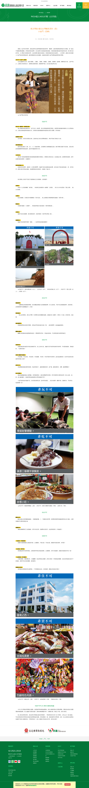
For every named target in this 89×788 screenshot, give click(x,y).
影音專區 (10, 775)
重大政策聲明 (36, 761)
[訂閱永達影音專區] (16, 761)
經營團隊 (35, 752)
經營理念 (35, 753)
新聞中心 (48, 5)
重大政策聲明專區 (44, 1)
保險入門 (72, 750)
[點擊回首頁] (12, 5)
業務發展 (35, 5)
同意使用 (67, 784)
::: (0, 9)
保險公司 (72, 766)
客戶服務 (62, 5)
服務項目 (72, 752)
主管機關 (72, 770)
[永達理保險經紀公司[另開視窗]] (34, 730)
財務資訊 (35, 757)
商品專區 (72, 768)
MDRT (41, 5)
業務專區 (79, 6)
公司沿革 (35, 750)
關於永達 (28, 5)
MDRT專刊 (60, 757)
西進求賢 (10, 773)
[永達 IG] (19, 761)
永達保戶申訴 (73, 755)
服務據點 (35, 755)
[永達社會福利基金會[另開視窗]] (57, 730)
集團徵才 (35, 763)
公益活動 (55, 5)
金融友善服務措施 (74, 753)
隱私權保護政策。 (33, 785)
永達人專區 (10, 772)
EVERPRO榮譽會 (49, 752)
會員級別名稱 (60, 753)
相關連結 (72, 772)
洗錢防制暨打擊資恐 (74, 775)
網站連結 (69, 5)
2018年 (48, 12)
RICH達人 (41, 12)
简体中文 (10, 757)
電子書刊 (35, 759)
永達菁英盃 (47, 750)
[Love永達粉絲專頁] (9, 761)
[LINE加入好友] (12, 761)
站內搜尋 (19, 756)
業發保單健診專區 (12, 770)
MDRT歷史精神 (61, 750)
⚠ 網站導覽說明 (11, 756)
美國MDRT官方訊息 (62, 752)
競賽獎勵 (47, 757)
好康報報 (72, 774)
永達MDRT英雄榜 (61, 755)
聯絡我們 (86, 6)
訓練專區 (47, 761)
